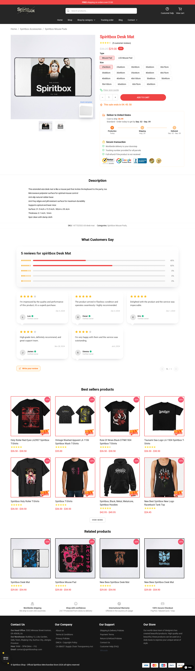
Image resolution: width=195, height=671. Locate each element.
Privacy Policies (63, 638)
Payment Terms (107, 634)
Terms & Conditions (64, 634)
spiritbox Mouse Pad (65, 582)
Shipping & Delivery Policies (112, 630)
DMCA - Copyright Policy (66, 642)
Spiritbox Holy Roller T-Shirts (25, 501)
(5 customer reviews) (121, 43)
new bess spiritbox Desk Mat (114, 582)
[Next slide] (91, 77)
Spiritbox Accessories (31, 29)
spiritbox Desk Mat (20, 582)
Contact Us (105, 642)
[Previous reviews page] (162, 369)
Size (102, 62)
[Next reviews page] (176, 369)
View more (97, 520)
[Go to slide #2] (60, 126)
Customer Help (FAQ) (109, 646)
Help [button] (190, 667)
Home (14, 29)
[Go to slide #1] (45, 126)
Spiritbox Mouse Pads (56, 29)
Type (102, 53)
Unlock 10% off (5, 658)
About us (60, 630)
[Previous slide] (15, 77)
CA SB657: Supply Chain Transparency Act (74, 646)
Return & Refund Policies (111, 638)
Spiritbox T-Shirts (63, 501)
